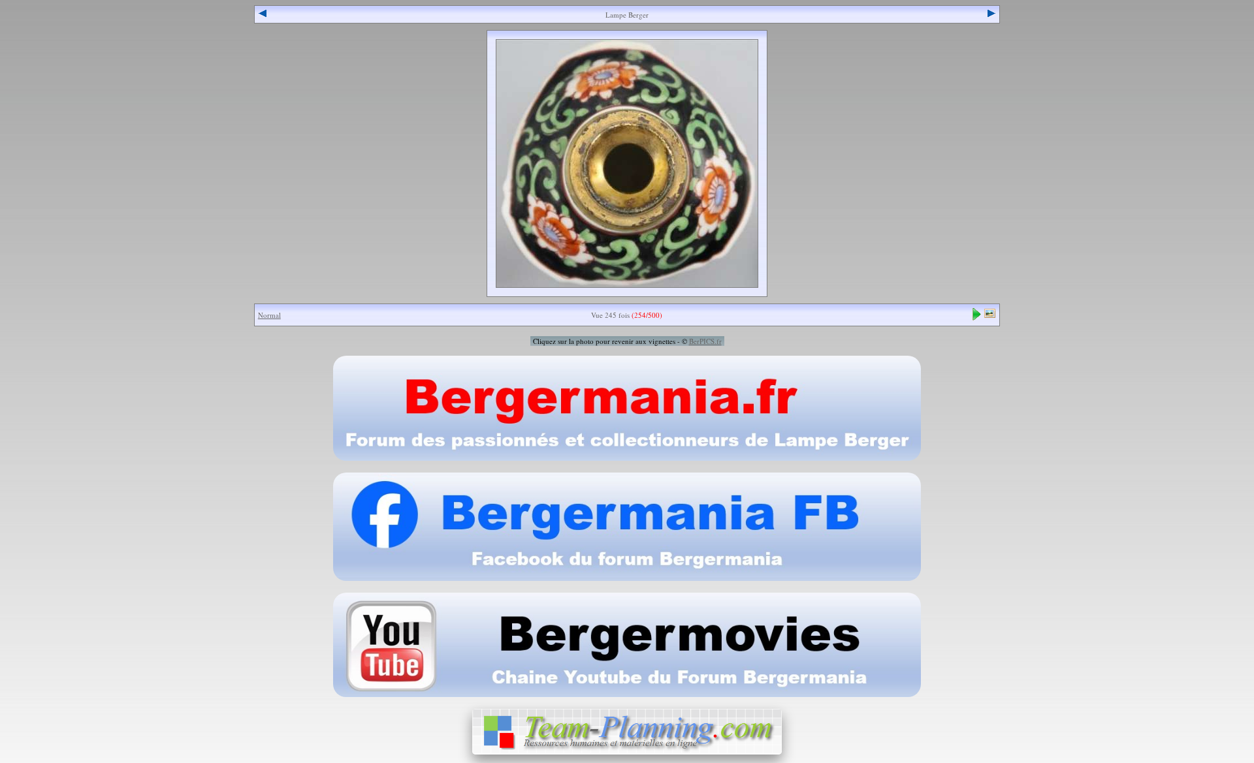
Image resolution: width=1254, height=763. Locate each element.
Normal (269, 315)
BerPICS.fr (705, 341)
